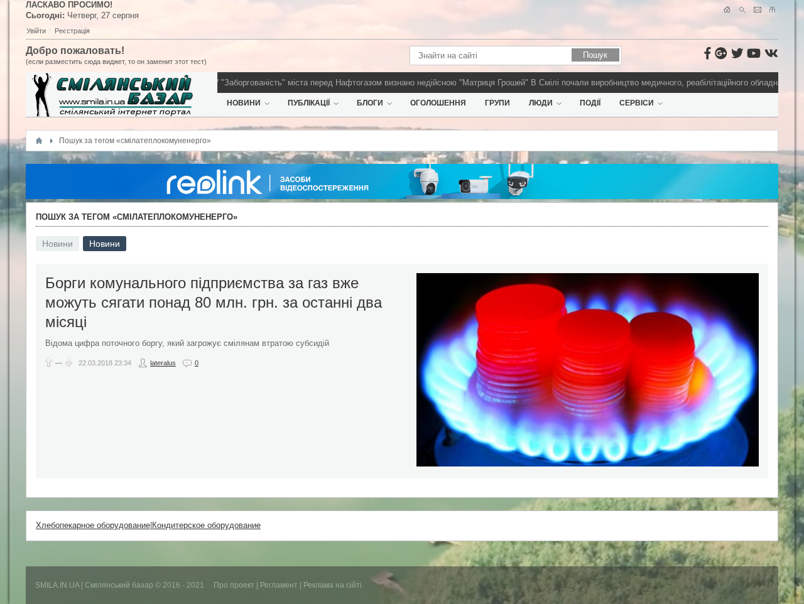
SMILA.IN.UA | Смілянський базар (95, 585)
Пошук (742, 9)
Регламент (279, 585)
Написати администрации (757, 9)
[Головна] (39, 141)
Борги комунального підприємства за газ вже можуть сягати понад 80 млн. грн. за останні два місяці (213, 302)
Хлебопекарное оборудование (93, 525)
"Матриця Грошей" (480, 82)
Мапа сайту (772, 9)
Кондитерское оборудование (206, 525)
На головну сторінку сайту (727, 9)
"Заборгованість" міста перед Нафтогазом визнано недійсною (325, 82)
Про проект (234, 585)
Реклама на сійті (332, 585)
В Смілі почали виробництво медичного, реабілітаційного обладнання (650, 82)
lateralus (163, 363)
